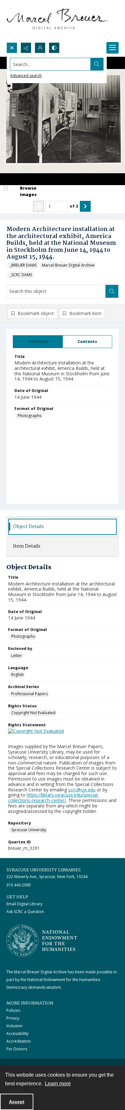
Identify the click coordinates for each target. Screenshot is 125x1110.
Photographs (29, 415)
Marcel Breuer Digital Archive (68, 265)
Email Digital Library (24, 904)
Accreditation (18, 1041)
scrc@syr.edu (82, 790)
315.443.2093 (18, 885)
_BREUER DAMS (23, 265)
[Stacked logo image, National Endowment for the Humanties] (41, 941)
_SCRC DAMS (21, 275)
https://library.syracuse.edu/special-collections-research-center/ (53, 797)
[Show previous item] (38, 206)
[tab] (38, 342)
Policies (13, 1010)
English (17, 674)
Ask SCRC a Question (25, 911)
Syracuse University (28, 829)
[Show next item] (85, 206)
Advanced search (26, 75)
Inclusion (14, 1026)
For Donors (16, 1049)
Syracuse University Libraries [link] (43, 870)
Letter (16, 655)
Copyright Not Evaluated (33, 712)
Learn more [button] (58, 1083)
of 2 (74, 206)
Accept (16, 1101)
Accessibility (17, 1033)
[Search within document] (111, 291)
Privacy (12, 1018)
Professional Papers (29, 693)
